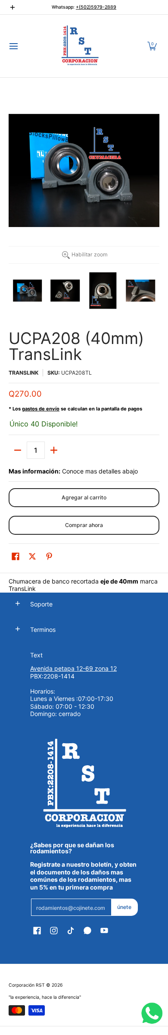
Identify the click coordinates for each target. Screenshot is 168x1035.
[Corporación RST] (81, 46)
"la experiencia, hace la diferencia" (45, 997)
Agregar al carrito (84, 497)
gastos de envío (40, 409)
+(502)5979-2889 (96, 7)
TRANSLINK (23, 372)
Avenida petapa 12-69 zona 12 (73, 668)
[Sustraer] (18, 450)
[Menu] (13, 46)
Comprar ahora (84, 525)
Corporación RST (27, 985)
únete (124, 907)
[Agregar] (54, 450)
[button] (152, 46)
